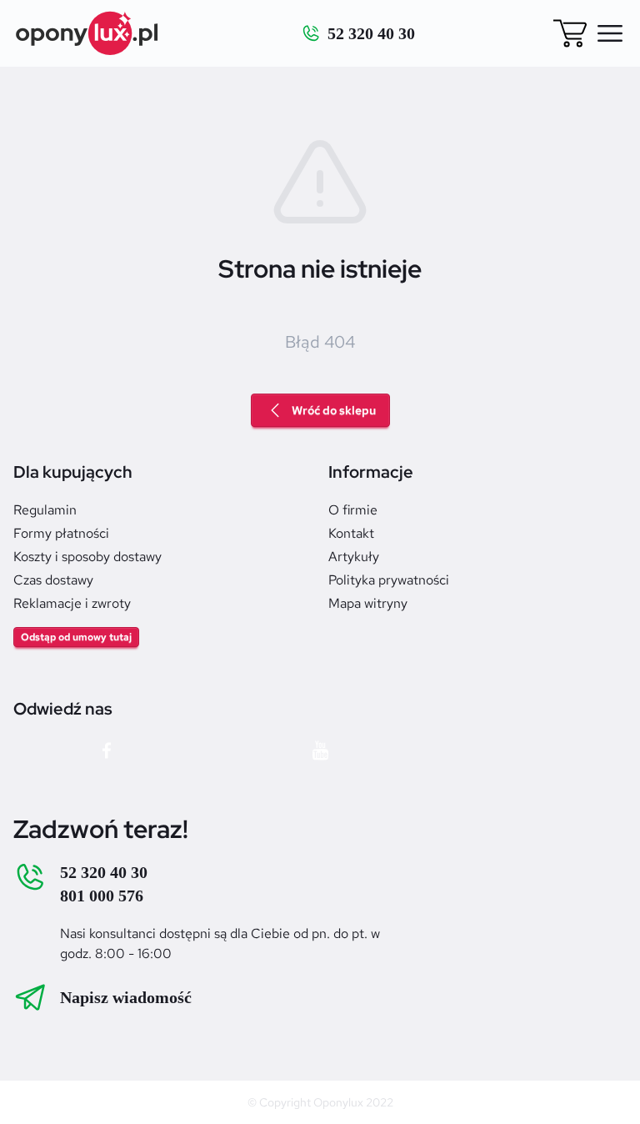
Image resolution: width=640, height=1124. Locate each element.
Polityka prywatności (388, 580)
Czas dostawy (53, 580)
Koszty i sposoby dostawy (87, 556)
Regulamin (45, 510)
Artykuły (353, 556)
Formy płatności (61, 533)
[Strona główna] (87, 33)
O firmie (353, 510)
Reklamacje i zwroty (72, 603)
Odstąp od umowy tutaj (76, 637)
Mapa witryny (368, 603)
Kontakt (351, 533)
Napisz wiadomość (126, 997)
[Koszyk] (570, 33)
